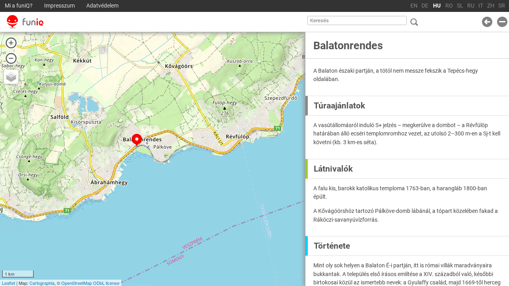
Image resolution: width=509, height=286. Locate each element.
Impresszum (59, 5)
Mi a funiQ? (19, 5)
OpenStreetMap (76, 283)
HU (437, 5)
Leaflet (8, 283)
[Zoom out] (11, 58)
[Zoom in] (11, 43)
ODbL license (106, 283)
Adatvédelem (102, 5)
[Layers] (11, 77)
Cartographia (41, 283)
